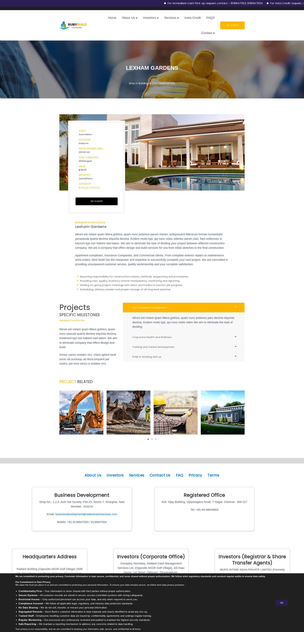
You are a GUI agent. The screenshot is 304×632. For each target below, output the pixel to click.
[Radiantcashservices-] (73, 25)
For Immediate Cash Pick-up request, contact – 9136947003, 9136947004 (191, 3)
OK (281, 602)
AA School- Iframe (128, 418)
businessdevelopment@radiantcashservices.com (86, 514)
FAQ (179, 475)
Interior (88, 425)
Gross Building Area (91, 148)
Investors (115, 475)
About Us (93, 475)
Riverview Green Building (222, 418)
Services (136, 475)
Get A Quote (232, 25)
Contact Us (160, 475)
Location (84, 139)
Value (82, 166)
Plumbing (94, 187)
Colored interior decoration (81, 418)
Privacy (195, 475)
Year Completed (88, 157)
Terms (213, 475)
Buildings (83, 187)
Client (82, 130)
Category (85, 183)
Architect (85, 175)
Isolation (168, 425)
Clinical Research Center (175, 418)
